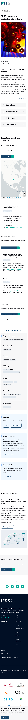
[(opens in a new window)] (4, 621)
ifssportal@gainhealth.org (7, 617)
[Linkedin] (7, 586)
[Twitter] (17, 586)
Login (6, 425)
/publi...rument (14, 291)
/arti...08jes (13, 269)
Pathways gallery (9, 454)
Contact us (8, 476)
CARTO (7, 198)
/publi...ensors (14, 227)
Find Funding (18, 621)
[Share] (22, 586)
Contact (3, 650)
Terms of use (4, 661)
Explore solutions (11, 8)
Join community (16, 425)
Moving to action (19, 625)
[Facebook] (12, 586)
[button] (13, 179)
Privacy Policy (8, 713)
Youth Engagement (19, 628)
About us (17, 644)
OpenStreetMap (8, 197)
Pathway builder (7, 527)
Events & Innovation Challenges (17, 634)
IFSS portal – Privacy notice (7, 653)
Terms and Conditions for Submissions (9, 657)
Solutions (5, 8)
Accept (5, 717)
